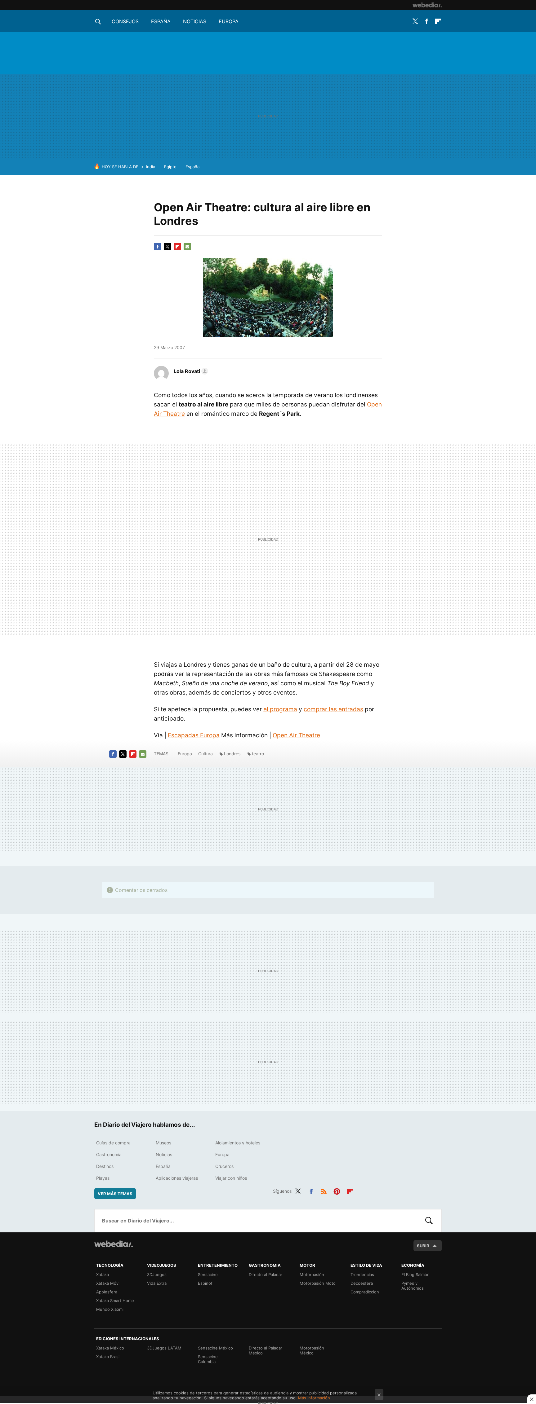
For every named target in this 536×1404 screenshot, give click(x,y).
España (161, 21)
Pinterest (337, 1190)
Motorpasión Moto (318, 1283)
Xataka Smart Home (115, 1300)
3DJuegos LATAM (164, 1347)
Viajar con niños (231, 1178)
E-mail (187, 246)
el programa (280, 709)
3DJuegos (157, 1274)
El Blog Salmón (415, 1274)
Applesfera (106, 1291)
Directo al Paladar (265, 1274)
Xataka (102, 1274)
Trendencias (362, 1274)
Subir (423, 1245)
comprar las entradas (333, 709)
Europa (229, 21)
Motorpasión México (312, 1350)
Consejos (125, 21)
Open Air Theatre (296, 735)
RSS (324, 1190)
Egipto (170, 166)
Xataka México (110, 1347)
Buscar (429, 1220)
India (150, 166)
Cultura (205, 753)
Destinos (105, 1166)
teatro (258, 753)
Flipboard (438, 21)
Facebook (426, 21)
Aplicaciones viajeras (177, 1178)
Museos (163, 1142)
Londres (232, 753)
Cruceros (224, 1166)
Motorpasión (312, 1274)
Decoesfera (362, 1283)
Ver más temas (115, 1193)
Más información (314, 1397)
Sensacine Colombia (208, 1359)
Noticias (194, 21)
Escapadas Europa (194, 735)
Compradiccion (365, 1291)
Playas (102, 1178)
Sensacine (208, 1274)
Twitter (415, 21)
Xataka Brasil (108, 1356)
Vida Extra (157, 1283)
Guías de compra (113, 1142)
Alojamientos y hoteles (237, 1142)
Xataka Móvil (108, 1283)
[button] (190, 371)
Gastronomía (109, 1154)
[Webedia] (427, 5)
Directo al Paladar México (265, 1350)
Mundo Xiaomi (109, 1309)
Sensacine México (215, 1347)
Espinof (205, 1283)
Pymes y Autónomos (412, 1286)
